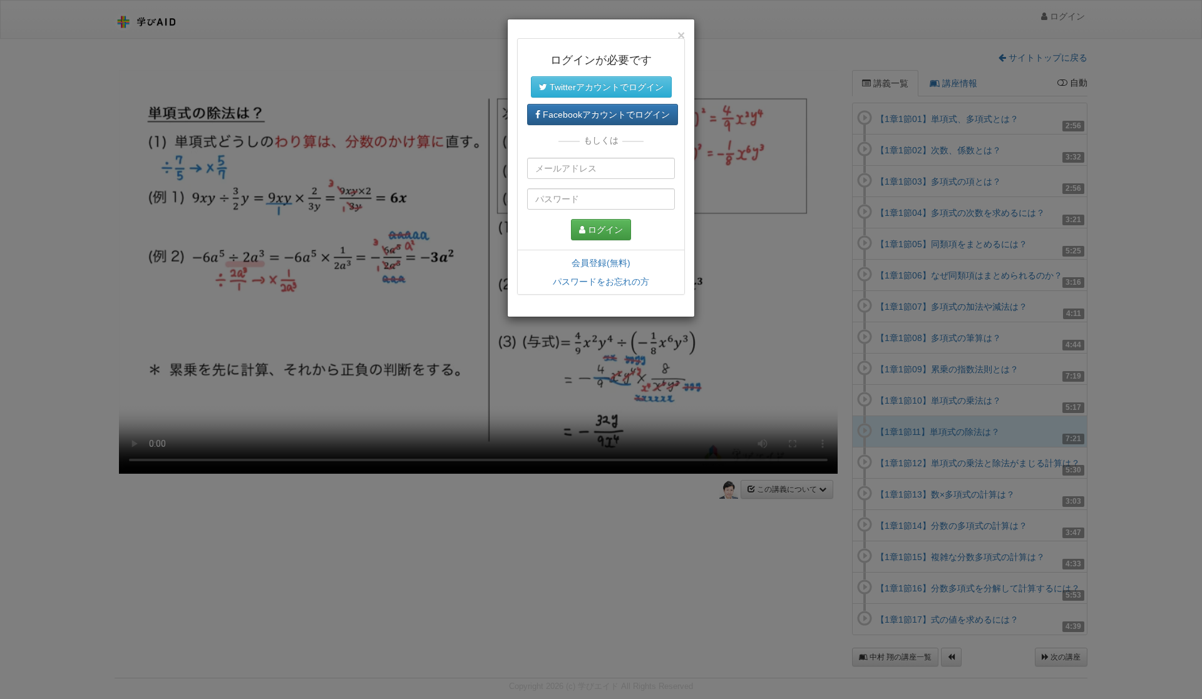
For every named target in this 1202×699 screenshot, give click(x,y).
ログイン (604, 230)
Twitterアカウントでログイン (605, 87)
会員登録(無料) (601, 263)
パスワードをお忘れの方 (601, 282)
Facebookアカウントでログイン (605, 115)
